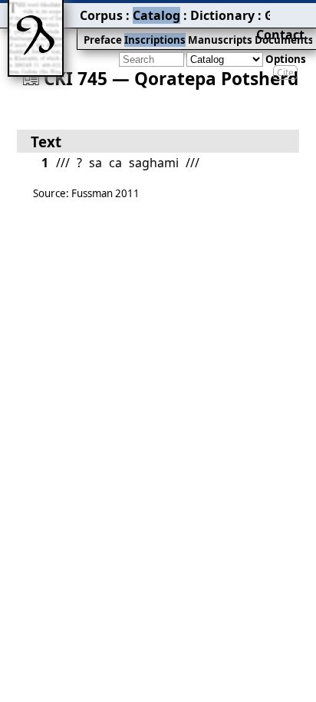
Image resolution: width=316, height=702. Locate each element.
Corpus (101, 15)
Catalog (156, 15)
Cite (285, 72)
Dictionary (222, 15)
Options (285, 59)
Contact (280, 34)
